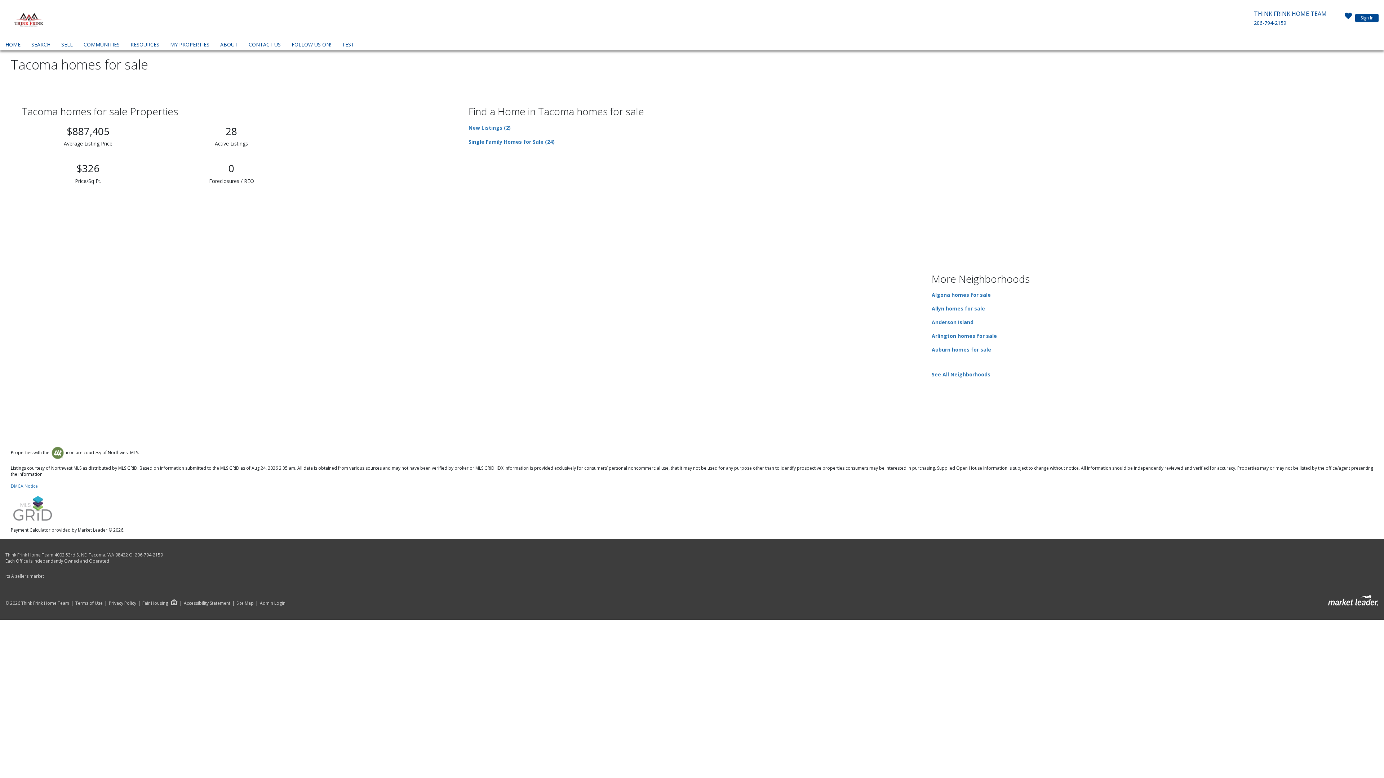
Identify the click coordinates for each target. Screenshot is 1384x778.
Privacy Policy (122, 603)
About (229, 44)
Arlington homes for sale (964, 335)
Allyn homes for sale (958, 308)
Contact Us (265, 44)
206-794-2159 (1270, 22)
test (348, 44)
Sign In (1367, 18)
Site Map (245, 603)
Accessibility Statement (207, 603)
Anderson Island (952, 322)
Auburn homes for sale (961, 349)
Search (40, 44)
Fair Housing (155, 603)
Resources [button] (144, 44)
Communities (102, 44)
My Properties (189, 44)
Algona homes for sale (961, 294)
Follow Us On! (311, 44)
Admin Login (272, 603)
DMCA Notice (24, 486)
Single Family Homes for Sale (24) (512, 141)
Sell (67, 44)
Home (13, 44)
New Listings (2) (490, 127)
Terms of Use (89, 603)
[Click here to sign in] (1348, 18)
